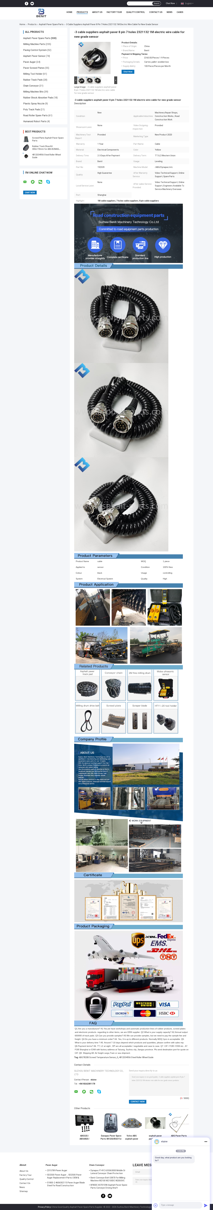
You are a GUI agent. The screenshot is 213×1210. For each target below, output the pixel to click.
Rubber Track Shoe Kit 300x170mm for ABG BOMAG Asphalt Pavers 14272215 (45, 149)
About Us (97, 12)
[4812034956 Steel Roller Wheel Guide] (26, 156)
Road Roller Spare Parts (35, 115)
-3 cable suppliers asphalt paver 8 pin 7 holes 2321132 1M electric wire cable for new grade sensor (95, 90)
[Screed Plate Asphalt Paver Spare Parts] (26, 139)
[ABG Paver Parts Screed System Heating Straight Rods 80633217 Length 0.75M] (179, 1123)
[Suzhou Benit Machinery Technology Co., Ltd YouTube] (32, 3)
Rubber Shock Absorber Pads (38, 97)
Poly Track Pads (31, 109)
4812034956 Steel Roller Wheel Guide (136, 1057)
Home (69, 12)
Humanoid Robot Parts (34, 121)
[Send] (205, 1205)
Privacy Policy (44, 1207)
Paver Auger (29, 62)
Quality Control (135, 12)
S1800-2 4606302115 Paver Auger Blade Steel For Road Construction (66, 1184)
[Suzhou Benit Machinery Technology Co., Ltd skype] (50, 182)
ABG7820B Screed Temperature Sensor (97, 1057)
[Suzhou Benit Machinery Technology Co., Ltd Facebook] (26, 3)
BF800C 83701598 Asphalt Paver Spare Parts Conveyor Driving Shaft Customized (109, 1187)
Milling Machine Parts (34, 44)
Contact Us (155, 12)
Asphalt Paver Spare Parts (51, 24)
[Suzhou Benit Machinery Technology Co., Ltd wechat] (42, 182)
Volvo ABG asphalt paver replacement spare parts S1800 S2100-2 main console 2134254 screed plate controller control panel (131, 1137)
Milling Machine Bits (33, 91)
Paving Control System (35, 50)
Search (156, 3)
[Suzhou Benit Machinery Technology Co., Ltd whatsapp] (34, 182)
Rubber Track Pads (33, 79)
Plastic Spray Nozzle (33, 103)
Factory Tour (114, 12)
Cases (180, 12)
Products (82, 12)
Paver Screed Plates (33, 68)
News (169, 12)
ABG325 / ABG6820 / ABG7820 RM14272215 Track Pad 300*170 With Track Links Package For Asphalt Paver (84, 1137)
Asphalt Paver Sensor (34, 56)
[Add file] (156, 1205)
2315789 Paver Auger (57, 1170)
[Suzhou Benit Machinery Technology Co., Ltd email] (26, 182)
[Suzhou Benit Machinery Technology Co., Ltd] (41, 13)
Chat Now (170, 3)
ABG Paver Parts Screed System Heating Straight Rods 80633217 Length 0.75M (179, 1137)
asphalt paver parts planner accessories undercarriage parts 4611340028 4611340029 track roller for (155, 1137)
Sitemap (24, 1191)
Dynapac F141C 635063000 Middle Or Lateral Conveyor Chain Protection (108, 1171)
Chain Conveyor (31, 85)
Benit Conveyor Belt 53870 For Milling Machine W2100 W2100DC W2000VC (108, 1179)
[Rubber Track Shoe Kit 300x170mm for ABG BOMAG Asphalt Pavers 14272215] (26, 147)
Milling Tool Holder (32, 73)
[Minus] (205, 1141)
